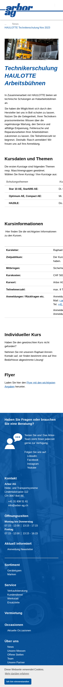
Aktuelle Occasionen (19, 630)
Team (10, 658)
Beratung (25, 423)
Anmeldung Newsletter (20, 549)
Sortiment (12, 565)
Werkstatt (13, 598)
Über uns (12, 641)
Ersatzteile (13, 602)
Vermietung (13, 613)
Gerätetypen (14, 570)
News (15, 24)
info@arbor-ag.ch (18, 505)
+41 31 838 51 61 (18, 501)
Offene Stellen (15, 654)
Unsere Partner (16, 662)
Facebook (32, 459)
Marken (11, 574)
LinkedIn (32, 456)
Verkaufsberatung (17, 590)
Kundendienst (15, 594)
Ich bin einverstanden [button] (17, 681)
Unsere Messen (16, 650)
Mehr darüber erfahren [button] (17, 673)
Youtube (31, 467)
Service (10, 585)
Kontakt (11, 478)
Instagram (32, 463)
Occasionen (14, 624)
